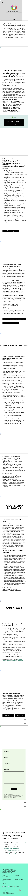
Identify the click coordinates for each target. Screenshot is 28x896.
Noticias (16, 882)
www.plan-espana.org (14, 850)
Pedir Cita (4, 883)
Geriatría (16, 876)
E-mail (6, 757)
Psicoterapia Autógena (6, 879)
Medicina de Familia (6, 876)
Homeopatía (17, 878)
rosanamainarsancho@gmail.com (13, 124)
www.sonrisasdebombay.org (11, 848)
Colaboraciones (5, 882)
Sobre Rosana (5, 880)
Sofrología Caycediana (19, 879)
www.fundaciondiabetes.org (11, 853)
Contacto (16, 880)
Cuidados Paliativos (6, 878)
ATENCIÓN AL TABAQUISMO (10, 231)
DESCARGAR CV (7, 715)
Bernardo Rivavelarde (10, 893)
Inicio (3, 875)
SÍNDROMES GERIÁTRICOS (10, 323)
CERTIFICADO (19, 715)
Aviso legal (4, 890)
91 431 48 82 (6, 869)
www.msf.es (24, 842)
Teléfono (6, 763)
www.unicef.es (13, 844)
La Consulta (17, 875)
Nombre (6, 751)
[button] (13, 19)
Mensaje (6, 769)
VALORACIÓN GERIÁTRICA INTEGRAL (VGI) (14, 319)
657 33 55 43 (12, 869)
